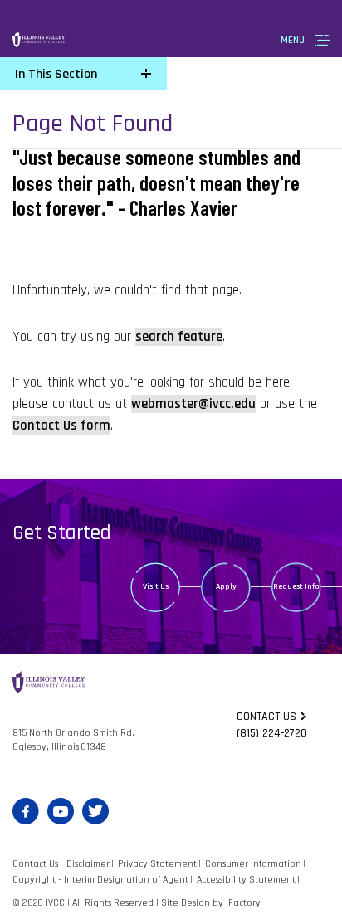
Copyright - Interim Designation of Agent (100, 879)
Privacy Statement (157, 864)
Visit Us (156, 586)
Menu (293, 40)
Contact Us (35, 864)
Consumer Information (253, 864)
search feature (178, 337)
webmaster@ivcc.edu (193, 404)
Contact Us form (61, 425)
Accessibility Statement (246, 879)
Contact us (266, 716)
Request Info (296, 586)
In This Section (56, 74)
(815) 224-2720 (272, 733)
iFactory (243, 903)
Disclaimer (88, 864)
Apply (226, 586)
